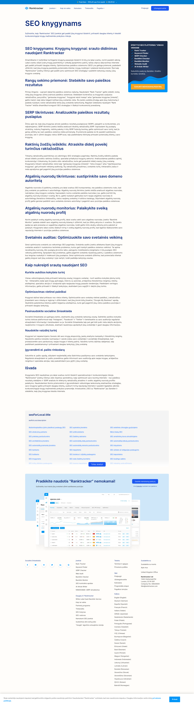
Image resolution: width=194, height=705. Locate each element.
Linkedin (60, 565)
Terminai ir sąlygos (121, 564)
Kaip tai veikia (65, 8)
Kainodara (77, 8)
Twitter (52, 565)
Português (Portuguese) (123, 624)
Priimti (174, 699)
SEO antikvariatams (76, 432)
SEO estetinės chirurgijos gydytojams (123, 427)
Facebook (27, 565)
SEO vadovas (81, 615)
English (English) (120, 598)
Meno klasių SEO (116, 432)
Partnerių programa (83, 605)
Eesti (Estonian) (120, 650)
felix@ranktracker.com (149, 586)
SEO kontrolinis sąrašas (84, 583)
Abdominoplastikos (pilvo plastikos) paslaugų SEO (47, 427)
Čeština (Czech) (120, 640)
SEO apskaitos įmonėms (78, 427)
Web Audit (79, 574)
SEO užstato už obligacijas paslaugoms (124, 450)
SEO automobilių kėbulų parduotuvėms (124, 441)
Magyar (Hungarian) (121, 656)
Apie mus (144, 567)
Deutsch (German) (121, 601)
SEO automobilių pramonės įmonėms (42, 445)
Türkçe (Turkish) (120, 630)
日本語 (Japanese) (121, 614)
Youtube (35, 565)
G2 (68, 565)
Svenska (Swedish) (121, 627)
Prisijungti (144, 8)
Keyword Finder (81, 567)
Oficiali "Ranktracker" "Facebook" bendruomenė (44, 565)
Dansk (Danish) (120, 643)
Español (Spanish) (121, 604)
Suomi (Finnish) (120, 653)
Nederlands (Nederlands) (123, 617)
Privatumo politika (121, 567)
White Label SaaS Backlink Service (88, 599)
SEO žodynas (81, 612)
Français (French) (120, 607)
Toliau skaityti (97, 464)
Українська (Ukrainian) (122, 679)
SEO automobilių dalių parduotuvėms (83, 441)
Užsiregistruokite (160, 8)
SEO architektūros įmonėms (39, 441)
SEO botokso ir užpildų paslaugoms (82, 454)
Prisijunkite (139, 486)
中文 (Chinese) (119, 633)
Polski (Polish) (119, 620)
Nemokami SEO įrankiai (84, 618)
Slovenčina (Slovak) (121, 672)
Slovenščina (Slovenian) (123, 676)
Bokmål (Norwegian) (121, 685)
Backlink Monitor (82, 580)
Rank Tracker (81, 564)
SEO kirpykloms (116, 445)
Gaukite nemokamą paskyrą (145, 481)
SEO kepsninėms (116, 454)
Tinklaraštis (89, 8)
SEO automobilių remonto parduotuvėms (84, 445)
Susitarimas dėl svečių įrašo (86, 622)
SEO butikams (34, 454)
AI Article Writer (81, 587)
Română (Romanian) (121, 669)
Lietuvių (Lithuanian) (121, 663)
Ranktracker (34, 8)
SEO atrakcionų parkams (38, 432)
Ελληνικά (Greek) (120, 646)
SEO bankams (34, 450)
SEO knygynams (35, 459)
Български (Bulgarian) (122, 637)
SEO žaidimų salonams (77, 436)
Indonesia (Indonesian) (122, 659)
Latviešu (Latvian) (121, 666)
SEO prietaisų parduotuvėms (39, 436)
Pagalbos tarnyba (120, 589)
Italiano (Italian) (120, 611)
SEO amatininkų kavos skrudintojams (123, 436)
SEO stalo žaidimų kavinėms (79, 459)
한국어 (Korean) (120, 682)
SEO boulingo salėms (118, 459)
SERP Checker (81, 570)
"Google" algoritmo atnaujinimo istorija (90, 625)
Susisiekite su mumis (148, 564)
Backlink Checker (82, 577)
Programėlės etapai (121, 586)
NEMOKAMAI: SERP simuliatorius (88, 590)
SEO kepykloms (75, 450)
